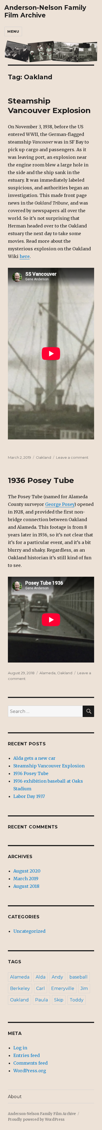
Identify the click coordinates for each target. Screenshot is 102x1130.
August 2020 (27, 871)
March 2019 (25, 878)
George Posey (59, 504)
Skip (58, 1000)
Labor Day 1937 (29, 796)
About (15, 1096)
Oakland (43, 457)
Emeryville (62, 988)
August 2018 (26, 886)
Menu (13, 31)
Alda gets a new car (34, 758)
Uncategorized (29, 931)
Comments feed (30, 1063)
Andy (57, 977)
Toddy (77, 1000)
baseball (78, 977)
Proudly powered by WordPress (36, 1119)
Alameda (47, 673)
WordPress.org (29, 1070)
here (25, 256)
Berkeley (20, 988)
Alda (40, 977)
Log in (20, 1047)
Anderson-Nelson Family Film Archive (45, 11)
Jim (84, 988)
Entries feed (26, 1055)
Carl (40, 988)
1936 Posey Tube (41, 480)
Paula (41, 1000)
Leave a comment (72, 457)
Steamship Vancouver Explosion (49, 105)
